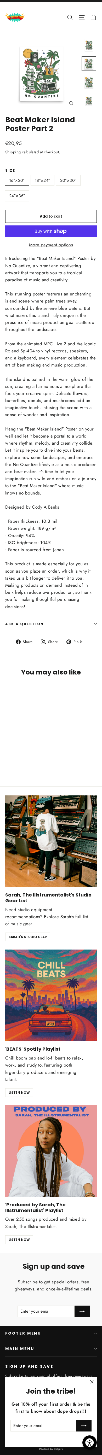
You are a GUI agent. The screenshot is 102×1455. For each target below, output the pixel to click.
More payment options (51, 245)
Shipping (13, 152)
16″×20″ (17, 180)
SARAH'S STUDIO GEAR (28, 937)
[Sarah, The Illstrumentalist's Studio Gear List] (51, 841)
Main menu (19, 1348)
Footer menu (23, 1333)
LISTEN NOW (19, 1092)
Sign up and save (29, 1366)
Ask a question (24, 624)
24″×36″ (17, 196)
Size (10, 170)
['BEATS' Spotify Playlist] (51, 995)
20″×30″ (68, 180)
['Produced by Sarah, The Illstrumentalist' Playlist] (51, 1151)
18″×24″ (42, 180)
